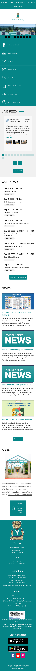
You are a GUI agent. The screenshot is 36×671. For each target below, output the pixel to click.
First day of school (10, 191)
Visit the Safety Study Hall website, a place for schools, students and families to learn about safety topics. (17, 626)
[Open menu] (5, 16)
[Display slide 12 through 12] (3, 158)
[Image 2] (9, 37)
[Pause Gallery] (18, 33)
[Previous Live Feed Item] (15, 163)
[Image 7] (24, 37)
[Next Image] (33, 33)
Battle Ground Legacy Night (13, 246)
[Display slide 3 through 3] (9, 155)
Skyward (4, 2)
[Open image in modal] (9, 142)
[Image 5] (18, 37)
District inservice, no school (13, 202)
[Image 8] (27, 37)
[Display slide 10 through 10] (29, 155)
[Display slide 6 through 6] (18, 155)
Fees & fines (20, 2)
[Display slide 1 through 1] (3, 155)
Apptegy (21, 668)
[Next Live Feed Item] (20, 163)
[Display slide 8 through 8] (24, 155)
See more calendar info (18, 277)
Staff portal (31, 2)
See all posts (18, 171)
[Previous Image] (3, 33)
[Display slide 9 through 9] (26, 155)
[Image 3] (12, 37)
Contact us (18, 6)
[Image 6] (21, 37)
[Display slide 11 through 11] (32, 155)
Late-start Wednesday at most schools (16, 223)
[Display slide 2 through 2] (6, 155)
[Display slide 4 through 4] (12, 155)
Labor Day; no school (11, 212)
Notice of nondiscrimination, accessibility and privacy (17, 620)
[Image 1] (6, 37)
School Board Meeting (11, 257)
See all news (18, 439)
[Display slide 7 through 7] (21, 155)
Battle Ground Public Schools (20, 495)
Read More (9, 137)
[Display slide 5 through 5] (15, 155)
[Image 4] (15, 37)
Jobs (11, 2)
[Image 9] (30, 37)
